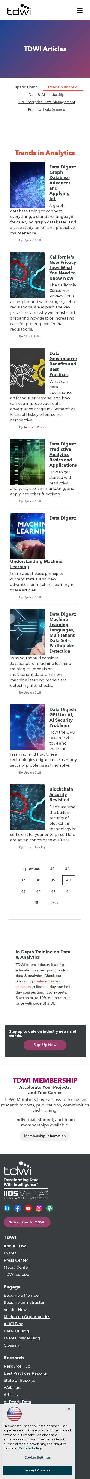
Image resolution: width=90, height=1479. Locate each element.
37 (23, 880)
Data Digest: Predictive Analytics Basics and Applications (63, 454)
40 (68, 880)
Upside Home (25, 87)
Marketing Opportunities (27, 1317)
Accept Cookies (38, 1470)
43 (53, 891)
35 (52, 868)
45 (36, 902)
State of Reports (19, 1380)
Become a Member (22, 1295)
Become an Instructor (24, 1302)
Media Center (16, 1267)
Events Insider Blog (22, 1338)
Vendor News (16, 1310)
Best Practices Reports (25, 1373)
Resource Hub (17, 1366)
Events (10, 1253)
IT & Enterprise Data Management (46, 102)
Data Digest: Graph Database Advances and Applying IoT (62, 182)
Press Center (16, 1260)
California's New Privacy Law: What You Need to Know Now (62, 267)
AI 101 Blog (14, 1324)
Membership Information (45, 1136)
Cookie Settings (37, 1457)
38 (38, 880)
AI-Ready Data (17, 1402)
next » (53, 902)
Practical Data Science (46, 109)
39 (53, 880)
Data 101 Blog (16, 1331)
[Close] (69, 1409)
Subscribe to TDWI (27, 1222)
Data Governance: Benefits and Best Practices (63, 364)
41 (23, 891)
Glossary (12, 1345)
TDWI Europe (16, 1274)
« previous (31, 868)
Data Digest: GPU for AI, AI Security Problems (62, 717)
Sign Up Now (45, 1044)
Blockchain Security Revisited (61, 794)
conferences (44, 981)
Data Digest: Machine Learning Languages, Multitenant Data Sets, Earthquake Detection (62, 632)
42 (38, 891)
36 (67, 868)
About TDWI (15, 1246)
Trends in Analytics (63, 87)
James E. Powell (35, 427)
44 (68, 891)
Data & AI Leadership (46, 94)
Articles (11, 1395)
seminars (23, 987)
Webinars (12, 1387)
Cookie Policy (30, 1448)
